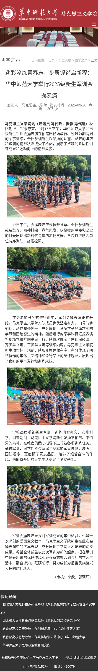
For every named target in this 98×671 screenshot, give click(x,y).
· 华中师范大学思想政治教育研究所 (25, 645)
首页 (51, 60)
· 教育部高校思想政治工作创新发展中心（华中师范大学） (41, 629)
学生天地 (64, 60)
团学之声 (81, 60)
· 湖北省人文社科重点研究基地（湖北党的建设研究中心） (41, 620)
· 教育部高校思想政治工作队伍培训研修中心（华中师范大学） (44, 637)
